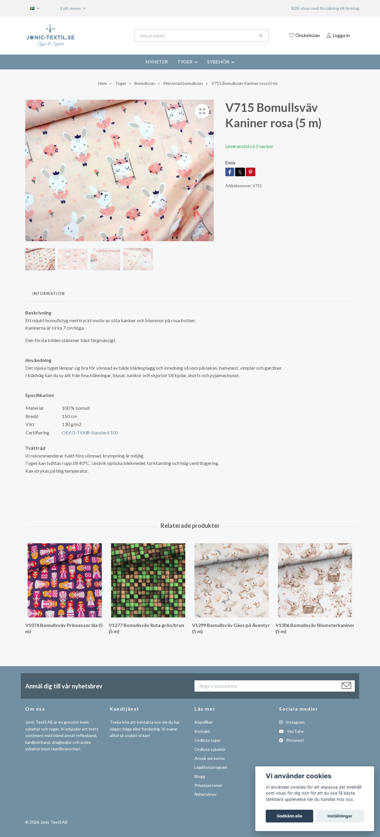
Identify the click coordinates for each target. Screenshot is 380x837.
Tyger (120, 83)
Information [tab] (48, 293)
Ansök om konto (209, 758)
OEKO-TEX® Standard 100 (90, 432)
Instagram (295, 722)
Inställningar (339, 816)
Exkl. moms (71, 8)
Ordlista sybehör (210, 749)
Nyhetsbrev (205, 794)
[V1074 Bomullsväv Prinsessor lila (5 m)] (64, 580)
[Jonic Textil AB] (108, 35)
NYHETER (156, 61)
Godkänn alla (289, 816)
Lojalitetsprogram (210, 767)
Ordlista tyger (207, 740)
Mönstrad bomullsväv (183, 83)
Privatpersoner (208, 785)
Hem (102, 83)
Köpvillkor (203, 722)
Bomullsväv (144, 83)
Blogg (199, 776)
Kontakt (202, 731)
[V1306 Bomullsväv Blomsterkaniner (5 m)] (315, 580)
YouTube (295, 731)
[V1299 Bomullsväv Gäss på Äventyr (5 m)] (231, 580)
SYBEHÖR (218, 61)
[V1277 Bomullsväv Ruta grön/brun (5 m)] (148, 580)
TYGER (184, 61)
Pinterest (294, 740)
